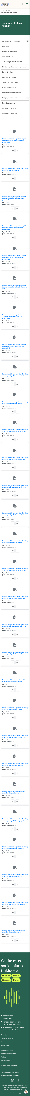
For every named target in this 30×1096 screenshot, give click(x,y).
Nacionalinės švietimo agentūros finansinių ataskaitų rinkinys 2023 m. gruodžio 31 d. (15, 430)
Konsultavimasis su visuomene (10, 1075)
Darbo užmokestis (8, 72)
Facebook (7, 976)
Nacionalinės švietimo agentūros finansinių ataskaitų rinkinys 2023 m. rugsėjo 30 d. (15, 458)
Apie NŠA (4, 1035)
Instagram (7, 980)
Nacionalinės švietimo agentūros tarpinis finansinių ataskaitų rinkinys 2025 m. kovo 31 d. (14, 287)
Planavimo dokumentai (9, 51)
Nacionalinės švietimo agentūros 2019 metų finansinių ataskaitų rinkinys (13, 931)
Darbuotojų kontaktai (7, 1038)
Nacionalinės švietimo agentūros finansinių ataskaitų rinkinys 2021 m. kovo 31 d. (15, 764)
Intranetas (23, 1089)
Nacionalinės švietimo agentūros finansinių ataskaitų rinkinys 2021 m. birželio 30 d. (15, 736)
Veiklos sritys (5, 1045)
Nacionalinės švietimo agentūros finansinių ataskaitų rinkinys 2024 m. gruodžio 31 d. (13, 316)
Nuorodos (4, 1069)
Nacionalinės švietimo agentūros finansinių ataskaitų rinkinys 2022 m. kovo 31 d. (15, 653)
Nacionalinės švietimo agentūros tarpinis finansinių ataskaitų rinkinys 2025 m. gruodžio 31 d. (14, 198)
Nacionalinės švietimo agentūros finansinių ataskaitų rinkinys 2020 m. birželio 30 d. (15, 847)
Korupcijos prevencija (9, 98)
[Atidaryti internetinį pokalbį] (26, 1092)
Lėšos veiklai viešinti (9, 87)
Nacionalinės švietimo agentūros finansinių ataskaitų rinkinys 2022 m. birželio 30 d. (15, 625)
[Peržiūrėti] (13, 150)
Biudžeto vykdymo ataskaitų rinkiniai (14, 67)
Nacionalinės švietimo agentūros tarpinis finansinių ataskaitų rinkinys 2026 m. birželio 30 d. (14, 140)
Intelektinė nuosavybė (9, 108)
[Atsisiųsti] (17, 150)
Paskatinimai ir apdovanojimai (12, 93)
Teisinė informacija (6, 1042)
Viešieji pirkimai (7, 56)
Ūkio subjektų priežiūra (9, 77)
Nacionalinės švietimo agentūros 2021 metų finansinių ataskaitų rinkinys (13, 681)
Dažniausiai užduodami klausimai (10, 1072)
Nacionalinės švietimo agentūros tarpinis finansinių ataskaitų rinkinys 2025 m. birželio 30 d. (14, 257)
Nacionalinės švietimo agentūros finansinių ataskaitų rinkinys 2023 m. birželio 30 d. (15, 514)
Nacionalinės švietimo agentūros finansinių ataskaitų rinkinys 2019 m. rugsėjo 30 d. (15, 903)
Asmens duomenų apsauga (9, 1065)
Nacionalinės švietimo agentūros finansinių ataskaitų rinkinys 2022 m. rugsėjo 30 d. (15, 597)
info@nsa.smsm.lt (8, 1015)
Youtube (16, 980)
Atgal (4, 11)
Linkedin (16, 976)
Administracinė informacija (11, 41)
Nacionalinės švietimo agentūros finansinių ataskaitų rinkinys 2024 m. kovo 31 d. (15, 402)
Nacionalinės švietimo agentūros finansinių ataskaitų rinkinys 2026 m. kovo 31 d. (15, 169)
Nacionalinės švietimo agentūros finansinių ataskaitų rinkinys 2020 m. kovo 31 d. (15, 875)
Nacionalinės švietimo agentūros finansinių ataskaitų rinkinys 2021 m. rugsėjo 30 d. (15, 708)
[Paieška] (23, 4)
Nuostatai (5, 46)
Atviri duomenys (5, 1060)
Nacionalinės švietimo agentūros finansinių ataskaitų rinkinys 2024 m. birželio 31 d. (15, 375)
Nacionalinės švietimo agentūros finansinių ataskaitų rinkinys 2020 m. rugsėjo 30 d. (15, 820)
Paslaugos (4, 1057)
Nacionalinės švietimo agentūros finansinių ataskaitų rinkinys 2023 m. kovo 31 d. (15, 542)
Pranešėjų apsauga (8, 103)
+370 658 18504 (7, 1018)
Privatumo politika (11, 1087)
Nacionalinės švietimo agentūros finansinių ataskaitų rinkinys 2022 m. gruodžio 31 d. (15, 569)
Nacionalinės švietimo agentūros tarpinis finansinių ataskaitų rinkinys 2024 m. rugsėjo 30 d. (14, 346)
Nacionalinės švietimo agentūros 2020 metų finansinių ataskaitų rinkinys (13, 792)
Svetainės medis (14, 1093)
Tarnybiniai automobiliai (10, 82)
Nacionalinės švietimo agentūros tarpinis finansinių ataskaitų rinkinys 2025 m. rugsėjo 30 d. (14, 227)
